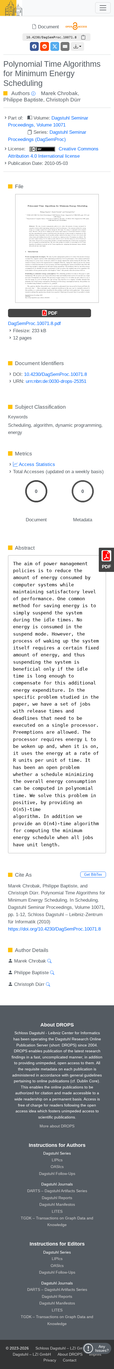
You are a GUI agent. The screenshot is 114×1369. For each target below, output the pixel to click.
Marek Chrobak (59, 93)
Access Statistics (36, 464)
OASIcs (57, 1166)
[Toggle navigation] (103, 7)
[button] (77, 46)
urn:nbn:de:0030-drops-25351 (56, 381)
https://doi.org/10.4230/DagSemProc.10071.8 (54, 929)
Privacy (49, 1360)
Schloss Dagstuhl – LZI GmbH (61, 1348)
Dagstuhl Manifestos (57, 1204)
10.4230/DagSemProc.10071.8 (55, 374)
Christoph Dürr (63, 100)
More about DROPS (57, 1126)
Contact (69, 1360)
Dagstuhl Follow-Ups (57, 1173)
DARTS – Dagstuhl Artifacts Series (57, 1191)
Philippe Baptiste (23, 100)
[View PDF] (57, 248)
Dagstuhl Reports (57, 1198)
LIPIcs (57, 1160)
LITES (57, 1211)
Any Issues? (102, 1348)
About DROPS (70, 1354)
